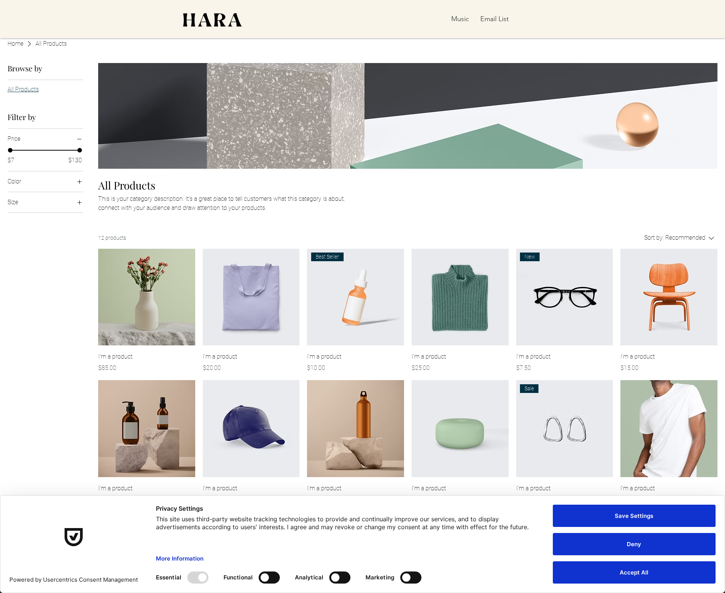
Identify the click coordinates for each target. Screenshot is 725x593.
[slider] (10, 150)
